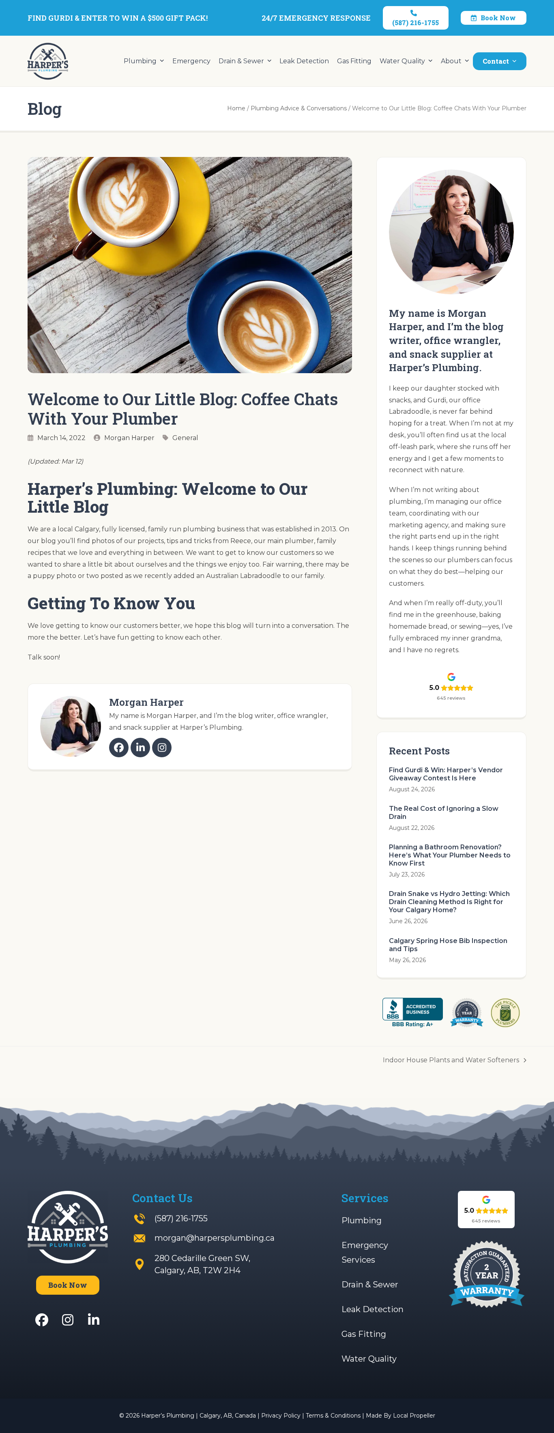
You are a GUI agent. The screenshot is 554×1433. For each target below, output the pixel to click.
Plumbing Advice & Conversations (299, 108)
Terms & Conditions (333, 1415)
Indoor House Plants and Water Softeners (451, 1061)
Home (236, 108)
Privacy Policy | (283, 1415)
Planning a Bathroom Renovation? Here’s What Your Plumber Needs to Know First (450, 855)
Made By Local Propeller (400, 1415)
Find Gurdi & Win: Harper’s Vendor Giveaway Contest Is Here (446, 774)
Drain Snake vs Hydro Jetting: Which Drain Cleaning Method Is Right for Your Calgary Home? (449, 902)
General (185, 438)
